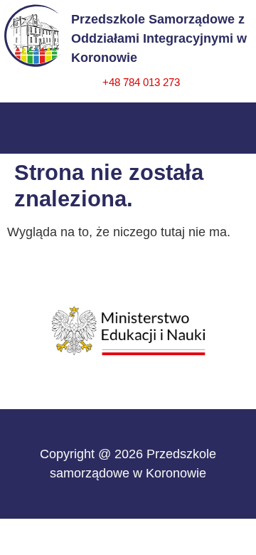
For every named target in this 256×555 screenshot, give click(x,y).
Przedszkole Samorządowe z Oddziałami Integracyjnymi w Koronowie (159, 38)
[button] (128, 124)
